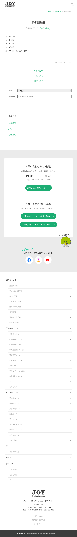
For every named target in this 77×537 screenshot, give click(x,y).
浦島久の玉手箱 (15, 317)
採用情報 (12, 312)
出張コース (13, 414)
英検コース (13, 365)
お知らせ (58, 11)
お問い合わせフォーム (36, 188)
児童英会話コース (15, 334)
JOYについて (11, 280)
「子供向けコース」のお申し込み (36, 216)
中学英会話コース (15, 344)
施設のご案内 (14, 286)
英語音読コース (15, 355)
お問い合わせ (38, 516)
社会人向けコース (13, 392)
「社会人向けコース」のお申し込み (36, 225)
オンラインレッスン (16, 430)
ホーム (50, 11)
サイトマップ (38, 524)
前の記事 (38, 71)
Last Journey (14, 322)
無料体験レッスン (15, 376)
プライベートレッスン (17, 371)
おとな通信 (45, 28)
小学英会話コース (15, 339)
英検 (8, 446)
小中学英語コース (15, 360)
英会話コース (14, 398)
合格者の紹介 (14, 452)
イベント (11, 129)
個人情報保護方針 (38, 520)
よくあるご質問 (15, 301)
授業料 (8, 458)
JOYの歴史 (13, 296)
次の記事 (38, 81)
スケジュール (14, 381)
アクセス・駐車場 (15, 291)
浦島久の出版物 (15, 307)
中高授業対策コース (16, 350)
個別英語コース (15, 403)
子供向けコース (12, 328)
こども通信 (12, 135)
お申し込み (13, 387)
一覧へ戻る (38, 76)
